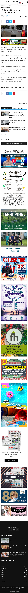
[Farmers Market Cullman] (14, 340)
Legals (14, 588)
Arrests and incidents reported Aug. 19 (22, 102)
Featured (7, 87)
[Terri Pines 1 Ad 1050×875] (14, 219)
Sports (7, 587)
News (9, 7)
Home (2, 5)
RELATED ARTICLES (6, 108)
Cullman (3, 131)
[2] (14, 242)
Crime (3, 124)
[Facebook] (7, 21)
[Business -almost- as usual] (5, 540)
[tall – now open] (14, 405)
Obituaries (17, 587)
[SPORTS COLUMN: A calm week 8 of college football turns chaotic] (5, 554)
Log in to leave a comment (14, 143)
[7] (14, 42)
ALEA (10, 5)
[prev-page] (2, 134)
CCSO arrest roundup (6, 102)
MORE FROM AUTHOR (18, 108)
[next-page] (5, 134)
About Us (18, 588)
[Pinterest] (14, 21)
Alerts (6, 5)
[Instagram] (14, 529)
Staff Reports (6, 15)
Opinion (22, 587)
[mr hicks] (14, 510)
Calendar (9, 588)
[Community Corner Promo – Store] (14, 369)
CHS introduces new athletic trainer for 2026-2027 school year (17, 129)
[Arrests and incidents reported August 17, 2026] (5, 122)
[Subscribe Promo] (14, 477)
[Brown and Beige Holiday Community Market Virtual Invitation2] (14, 188)
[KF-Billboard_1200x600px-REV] (14, 496)
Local (12, 87)
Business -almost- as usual (16, 539)
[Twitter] (10, 21)
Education (12, 587)
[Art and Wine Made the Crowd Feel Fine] (5, 547)
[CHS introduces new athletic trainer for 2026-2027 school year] (5, 129)
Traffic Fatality (21, 87)
